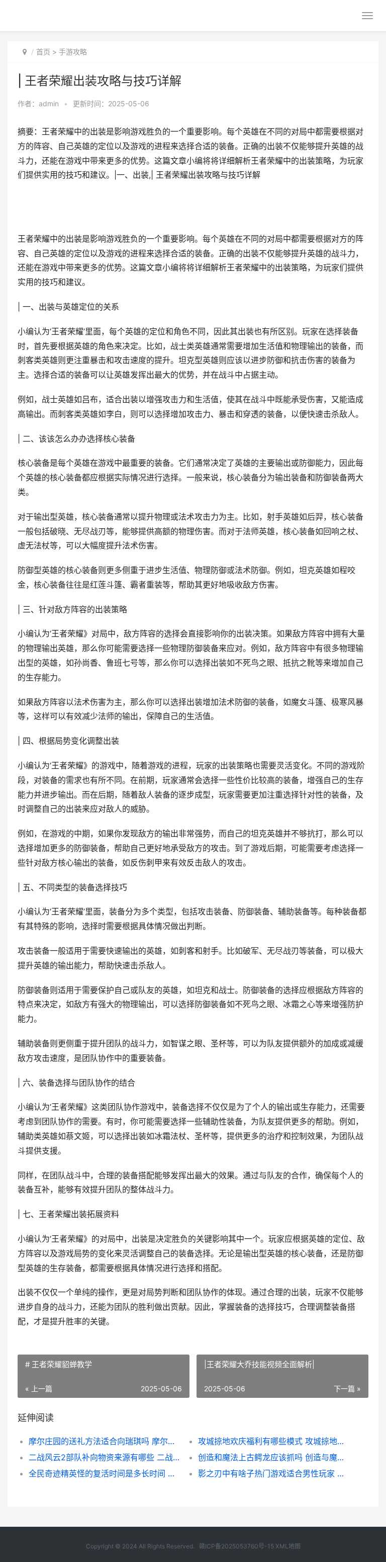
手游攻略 (73, 51)
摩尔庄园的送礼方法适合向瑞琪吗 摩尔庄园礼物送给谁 (105, 1441)
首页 (43, 51)
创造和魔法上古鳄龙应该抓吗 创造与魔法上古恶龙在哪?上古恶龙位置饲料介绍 (274, 1457)
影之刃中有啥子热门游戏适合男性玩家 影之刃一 (274, 1473)
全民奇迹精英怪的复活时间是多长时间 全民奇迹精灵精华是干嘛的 (105, 1473)
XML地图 (288, 1546)
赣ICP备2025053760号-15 (236, 1546)
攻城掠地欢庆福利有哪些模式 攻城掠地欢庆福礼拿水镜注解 (274, 1441)
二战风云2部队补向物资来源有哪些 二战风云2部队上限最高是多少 (105, 1457)
